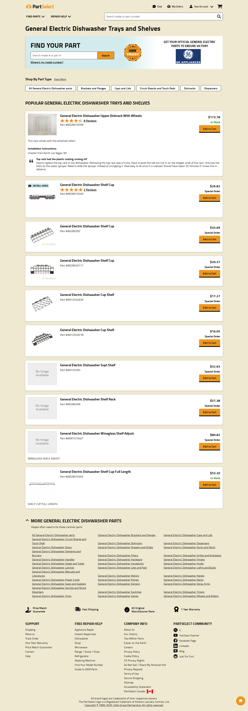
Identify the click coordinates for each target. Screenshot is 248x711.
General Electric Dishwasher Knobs (184, 563)
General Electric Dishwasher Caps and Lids (188, 535)
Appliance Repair (84, 629)
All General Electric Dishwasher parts (50, 88)
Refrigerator (82, 656)
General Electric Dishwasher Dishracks (120, 543)
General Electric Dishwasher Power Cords (55, 580)
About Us (129, 629)
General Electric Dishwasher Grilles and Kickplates (192, 555)
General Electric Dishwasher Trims (51, 596)
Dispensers (210, 88)
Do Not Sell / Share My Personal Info (145, 665)
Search (106, 55)
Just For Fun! (186, 656)
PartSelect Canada (134, 691)
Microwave (81, 647)
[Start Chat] (240, 701)
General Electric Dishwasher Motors (118, 576)
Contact (29, 651)
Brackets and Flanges (93, 88)
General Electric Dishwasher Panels (184, 576)
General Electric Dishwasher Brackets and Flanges (126, 535)
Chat (159, 6)
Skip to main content (124, 23)
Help (28, 656)
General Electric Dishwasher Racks (183, 580)
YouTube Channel (189, 635)
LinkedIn (184, 646)
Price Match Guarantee (38, 647)
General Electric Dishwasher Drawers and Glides (125, 547)
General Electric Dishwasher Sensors (119, 584)
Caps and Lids (123, 88)
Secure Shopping (133, 678)
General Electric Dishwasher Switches (119, 592)
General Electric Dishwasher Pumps (118, 580)
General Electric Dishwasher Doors (52, 547)
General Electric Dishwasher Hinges (184, 559)
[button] (36, 16)
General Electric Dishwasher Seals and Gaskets (59, 584)
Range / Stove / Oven (87, 651)
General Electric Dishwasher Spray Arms (187, 584)
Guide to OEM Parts (86, 669)
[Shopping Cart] (220, 6)
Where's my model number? (47, 62)
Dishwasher (81, 638)
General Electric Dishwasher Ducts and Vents (189, 547)
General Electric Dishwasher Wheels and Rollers (191, 596)
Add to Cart (209, 129)
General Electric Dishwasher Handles (53, 559)
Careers (128, 647)
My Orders (177, 6)
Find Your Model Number (89, 665)
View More (60, 79)
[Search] (219, 16)
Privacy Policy (132, 651)
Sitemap (128, 682)
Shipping (30, 629)
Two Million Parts (134, 638)
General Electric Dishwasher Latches (53, 567)
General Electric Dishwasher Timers (184, 592)
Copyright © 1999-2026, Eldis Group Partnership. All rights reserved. (124, 705)
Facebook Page (187, 640)
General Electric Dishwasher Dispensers (186, 543)
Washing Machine (85, 660)
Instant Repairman (85, 634)
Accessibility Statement (137, 687)
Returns (30, 634)
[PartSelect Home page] (39, 6)
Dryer (78, 643)
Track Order (32, 638)
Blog (181, 651)
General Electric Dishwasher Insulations (121, 563)
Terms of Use (131, 673)
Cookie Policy (131, 656)
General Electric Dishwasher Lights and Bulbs (190, 567)
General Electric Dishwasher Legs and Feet (122, 567)
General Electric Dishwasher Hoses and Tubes (58, 563)
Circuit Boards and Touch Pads (157, 88)
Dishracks (190, 88)
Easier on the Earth (135, 643)
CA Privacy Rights (134, 660)
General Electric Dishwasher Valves (118, 596)
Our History (130, 634)
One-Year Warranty (36, 643)
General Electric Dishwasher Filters (118, 555)
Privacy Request (133, 669)
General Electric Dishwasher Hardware (120, 559)
